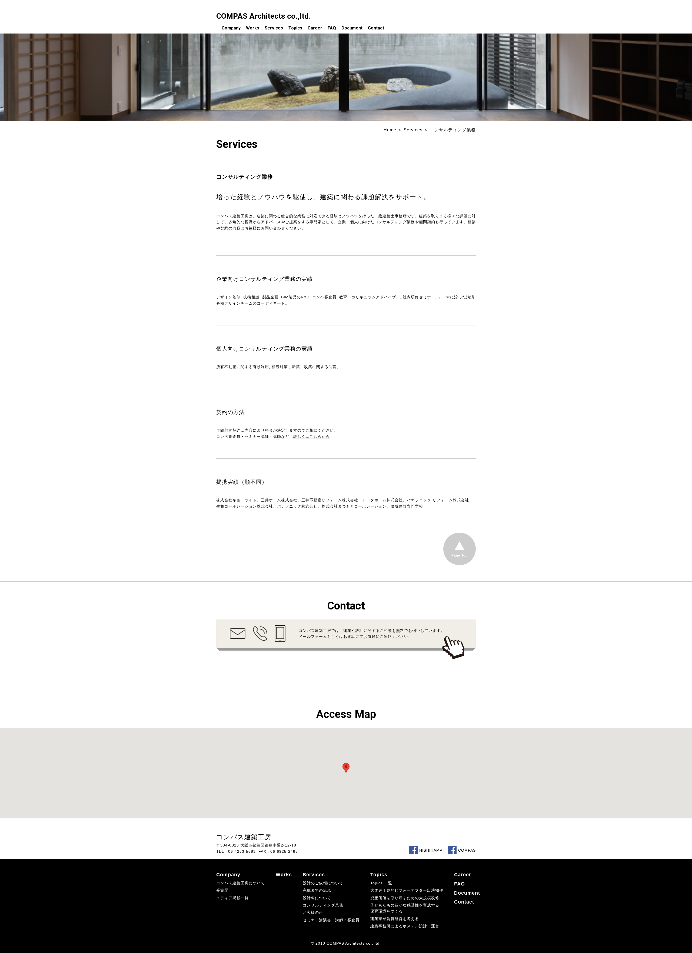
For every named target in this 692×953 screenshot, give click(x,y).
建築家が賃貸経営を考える (394, 919)
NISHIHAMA (431, 850)
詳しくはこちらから (311, 436)
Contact (376, 28)
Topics (295, 28)
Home (390, 130)
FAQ (332, 28)
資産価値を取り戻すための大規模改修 (404, 898)
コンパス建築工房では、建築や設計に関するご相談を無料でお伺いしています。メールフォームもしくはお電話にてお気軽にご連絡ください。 (372, 633)
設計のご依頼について (323, 883)
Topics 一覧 (381, 883)
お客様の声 (313, 912)
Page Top (459, 555)
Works (252, 28)
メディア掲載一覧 (232, 898)
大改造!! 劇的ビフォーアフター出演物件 (406, 890)
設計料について (317, 898)
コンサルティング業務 (453, 130)
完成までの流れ (317, 890)
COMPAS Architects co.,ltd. (263, 16)
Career (315, 28)
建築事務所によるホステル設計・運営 (404, 926)
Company (231, 28)
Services (274, 28)
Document (351, 28)
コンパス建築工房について (240, 883)
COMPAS (467, 850)
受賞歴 (222, 890)
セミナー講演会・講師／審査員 (331, 920)
